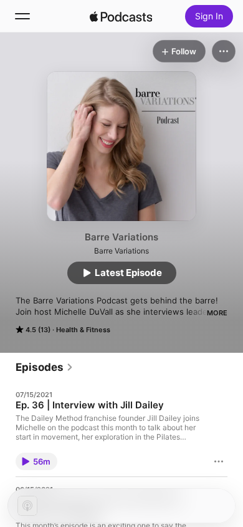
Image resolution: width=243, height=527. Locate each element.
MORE (217, 312)
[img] (120, 16)
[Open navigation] (22, 16)
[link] (45, 367)
